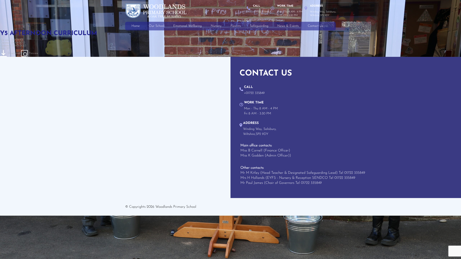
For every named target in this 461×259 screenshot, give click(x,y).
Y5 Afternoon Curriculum (48, 33)
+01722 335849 (261, 11)
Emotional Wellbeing (187, 26)
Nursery (216, 26)
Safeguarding (259, 26)
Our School (156, 26)
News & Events (288, 26)
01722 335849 (354, 173)
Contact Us (315, 26)
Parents (235, 26)
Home (135, 26)
